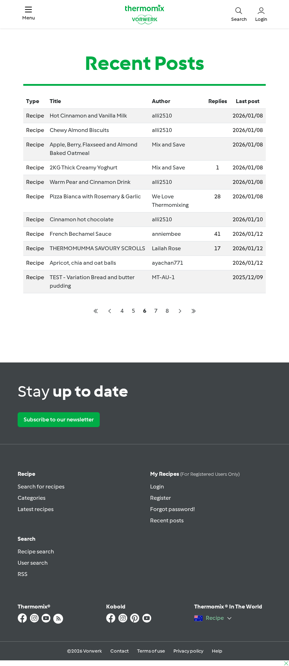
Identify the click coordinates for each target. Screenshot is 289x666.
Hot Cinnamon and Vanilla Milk (88, 115)
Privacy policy (188, 651)
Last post (247, 101)
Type (32, 101)
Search (27, 538)
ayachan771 (167, 262)
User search (33, 562)
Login (157, 486)
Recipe (26, 473)
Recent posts (167, 520)
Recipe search (36, 551)
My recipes (195, 473)
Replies (217, 101)
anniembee (166, 233)
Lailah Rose (166, 248)
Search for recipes (41, 486)
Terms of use (151, 651)
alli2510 (162, 115)
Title (55, 101)
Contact (119, 651)
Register (160, 497)
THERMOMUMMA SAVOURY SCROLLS (97, 248)
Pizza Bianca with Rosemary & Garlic (95, 196)
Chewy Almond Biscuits (79, 130)
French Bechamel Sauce (80, 233)
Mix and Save (168, 144)
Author (161, 101)
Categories (31, 497)
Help (217, 651)
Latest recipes (36, 509)
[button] (28, 14)
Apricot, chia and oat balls (83, 262)
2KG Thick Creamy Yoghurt (83, 167)
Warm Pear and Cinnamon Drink (90, 182)
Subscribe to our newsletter (59, 419)
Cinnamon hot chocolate (81, 219)
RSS (22, 574)
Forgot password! (172, 509)
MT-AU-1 (163, 277)
